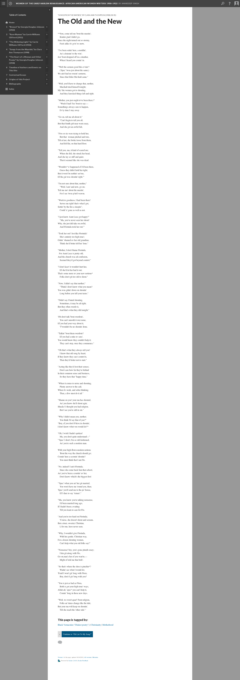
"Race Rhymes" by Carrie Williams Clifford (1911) (24, 36)
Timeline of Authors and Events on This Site (25, 69)
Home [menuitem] (11, 22)
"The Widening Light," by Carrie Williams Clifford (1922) (23, 43)
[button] (229, 3)
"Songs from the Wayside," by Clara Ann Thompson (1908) (25, 51)
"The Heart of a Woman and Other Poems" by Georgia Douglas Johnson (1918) (26, 60)
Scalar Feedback (83, 661)
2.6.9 (74, 661)
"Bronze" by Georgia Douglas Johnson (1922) (26, 28)
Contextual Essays (17, 75)
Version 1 (60, 657)
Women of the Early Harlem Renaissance (67, 3)
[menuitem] (3, 3)
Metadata (95, 657)
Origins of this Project (19, 79)
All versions (87, 657)
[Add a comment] (61, 642)
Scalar (70, 661)
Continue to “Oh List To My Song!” (77, 634)
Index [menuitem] (11, 89)
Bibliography (15, 84)
